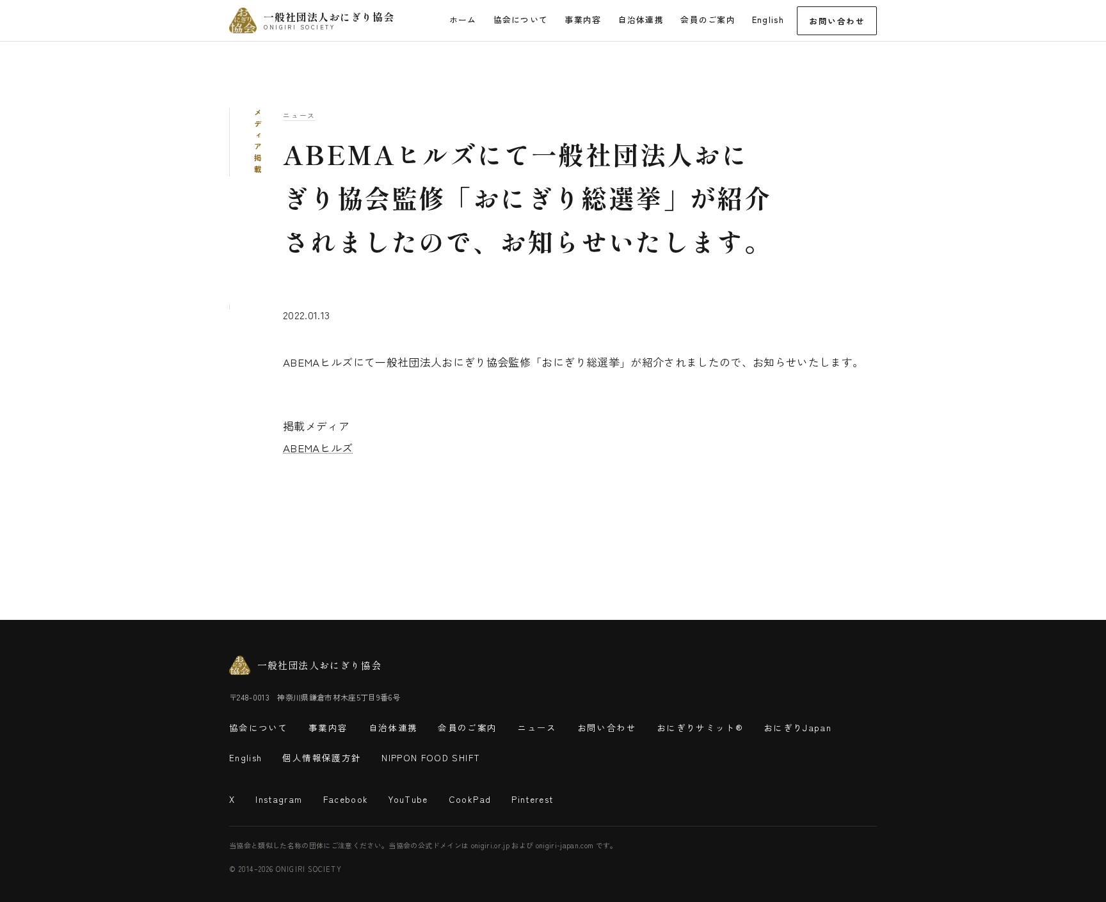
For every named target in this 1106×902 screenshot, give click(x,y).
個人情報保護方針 (321, 757)
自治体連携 (641, 19)
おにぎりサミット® (700, 727)
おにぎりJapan (797, 727)
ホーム (463, 19)
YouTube (408, 799)
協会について (521, 19)
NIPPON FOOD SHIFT (430, 757)
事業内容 (583, 19)
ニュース (299, 115)
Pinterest (532, 799)
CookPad (470, 799)
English (768, 19)
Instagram (278, 799)
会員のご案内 (707, 19)
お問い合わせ (837, 21)
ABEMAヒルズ (318, 447)
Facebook (346, 799)
